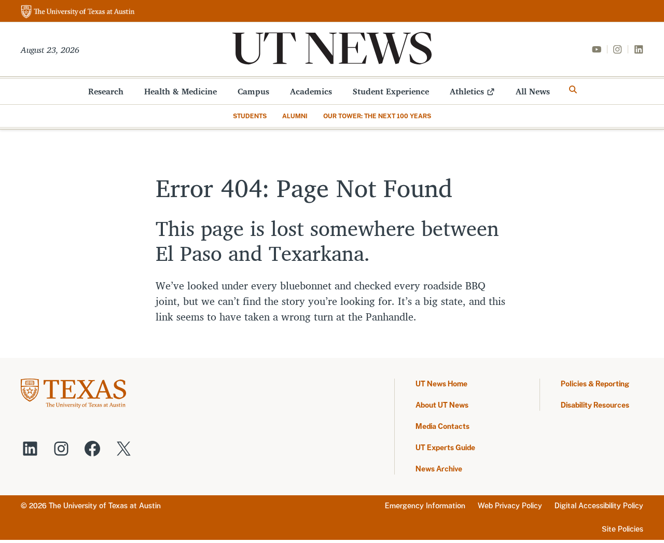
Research (105, 91)
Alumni (295, 116)
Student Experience (391, 91)
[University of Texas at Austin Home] (78, 12)
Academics (311, 91)
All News (533, 91)
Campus (253, 91)
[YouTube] (596, 49)
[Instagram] (617, 49)
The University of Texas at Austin (105, 506)
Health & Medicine (180, 91)
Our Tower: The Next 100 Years (377, 116)
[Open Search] (573, 90)
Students (250, 116)
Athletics (467, 91)
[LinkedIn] (638, 49)
